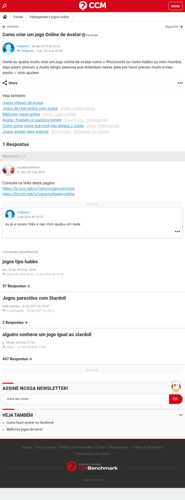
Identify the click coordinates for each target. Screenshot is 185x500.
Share (13, 83)
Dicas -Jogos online (77, 108)
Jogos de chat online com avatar (30, 108)
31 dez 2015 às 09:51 (31, 172)
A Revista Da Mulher (147, 447)
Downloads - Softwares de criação (80, 131)
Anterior (13, 26)
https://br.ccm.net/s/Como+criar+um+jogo (38, 188)
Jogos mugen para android (25, 131)
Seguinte (171, 26)
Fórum (18, 17)
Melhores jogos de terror (25, 429)
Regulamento (119, 447)
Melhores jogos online (21, 114)
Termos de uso (45, 447)
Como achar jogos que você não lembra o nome (43, 126)
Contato (100, 447)
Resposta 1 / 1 (14, 156)
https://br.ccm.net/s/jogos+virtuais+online (38, 194)
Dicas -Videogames (102, 126)
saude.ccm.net (92, 480)
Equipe (27, 447)
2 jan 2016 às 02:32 (49, 51)
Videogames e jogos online (49, 17)
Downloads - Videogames (86, 120)
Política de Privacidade (75, 447)
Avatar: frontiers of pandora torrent (31, 120)
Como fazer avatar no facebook (30, 422)
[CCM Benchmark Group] (92, 467)
